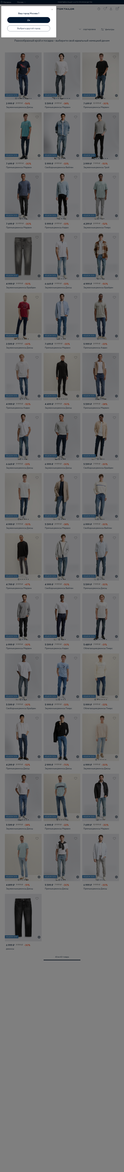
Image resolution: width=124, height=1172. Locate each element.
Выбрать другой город (28, 28)
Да (28, 20)
